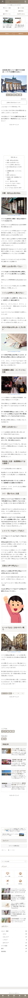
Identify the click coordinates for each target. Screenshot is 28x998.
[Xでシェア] (7, 95)
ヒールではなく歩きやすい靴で (14, 187)
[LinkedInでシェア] (25, 529)
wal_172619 (13, 394)
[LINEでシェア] (17, 95)
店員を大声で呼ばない (12, 185)
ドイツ (15, 693)
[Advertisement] (14, 52)
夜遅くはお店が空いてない (13, 162)
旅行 (11, 693)
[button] (20, 95)
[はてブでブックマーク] (14, 95)
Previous (1, 23)
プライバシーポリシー (14, 993)
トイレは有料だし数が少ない (13, 164)
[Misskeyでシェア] (11, 529)
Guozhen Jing (13, 651)
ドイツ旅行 (21, 693)
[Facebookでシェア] (10, 95)
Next (27, 23)
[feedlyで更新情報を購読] (2, 739)
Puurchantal (13, 351)
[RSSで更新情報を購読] (5, 739)
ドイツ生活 (5, 693)
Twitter (7, 33)
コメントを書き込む (14, 845)
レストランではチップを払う (13, 183)
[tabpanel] (8, 23)
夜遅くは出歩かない (11, 175)
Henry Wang (13, 215)
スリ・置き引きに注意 (12, 181)
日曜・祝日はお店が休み (12, 160)
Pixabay (19, 215)
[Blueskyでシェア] (8, 529)
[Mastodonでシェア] (6, 529)
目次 (12, 157)
